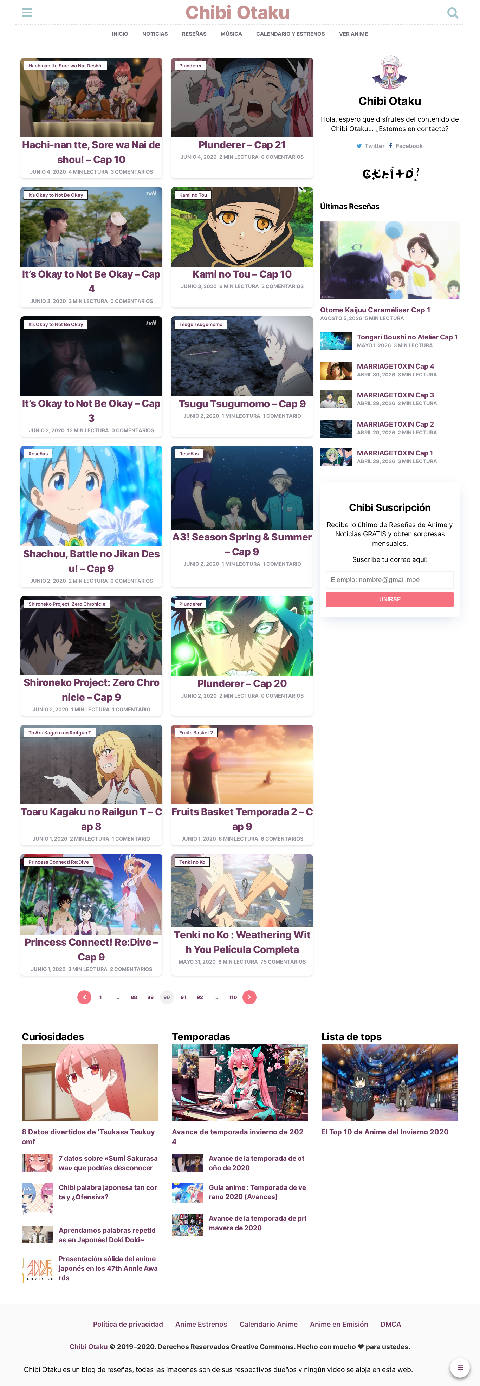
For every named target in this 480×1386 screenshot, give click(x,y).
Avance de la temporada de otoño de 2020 (256, 1163)
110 (233, 997)
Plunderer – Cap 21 (242, 145)
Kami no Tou (193, 195)
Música (231, 34)
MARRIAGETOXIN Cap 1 (395, 453)
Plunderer (190, 66)
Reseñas (194, 34)
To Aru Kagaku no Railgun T (59, 733)
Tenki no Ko (192, 862)
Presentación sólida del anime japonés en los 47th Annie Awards (108, 1268)
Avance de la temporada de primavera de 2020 (257, 1223)
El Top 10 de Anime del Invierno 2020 (385, 1132)
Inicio (120, 34)
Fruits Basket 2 (196, 733)
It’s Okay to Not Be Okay (55, 195)
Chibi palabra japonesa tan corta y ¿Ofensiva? (108, 1192)
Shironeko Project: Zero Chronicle (66, 604)
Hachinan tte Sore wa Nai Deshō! (65, 66)
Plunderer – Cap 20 (242, 683)
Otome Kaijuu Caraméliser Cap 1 (375, 310)
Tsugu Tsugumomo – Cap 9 (242, 404)
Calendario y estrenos (290, 34)
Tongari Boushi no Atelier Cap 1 (407, 337)
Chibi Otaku (237, 12)
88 (134, 997)
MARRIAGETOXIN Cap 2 (395, 424)
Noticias (155, 34)
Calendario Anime (269, 1324)
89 (150, 997)
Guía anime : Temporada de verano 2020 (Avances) (257, 1192)
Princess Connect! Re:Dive (58, 862)
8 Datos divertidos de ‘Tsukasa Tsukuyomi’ (88, 1137)
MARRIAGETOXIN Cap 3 (395, 395)
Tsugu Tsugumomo (200, 324)
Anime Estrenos (201, 1324)
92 (200, 997)
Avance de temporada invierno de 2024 (238, 1137)
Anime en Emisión (339, 1324)
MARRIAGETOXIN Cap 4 (395, 366)
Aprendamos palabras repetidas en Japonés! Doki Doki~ (107, 1235)
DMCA (391, 1324)
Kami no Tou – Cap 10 (242, 274)
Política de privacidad (128, 1324)
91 (183, 997)
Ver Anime (353, 34)
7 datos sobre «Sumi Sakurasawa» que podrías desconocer (108, 1163)
